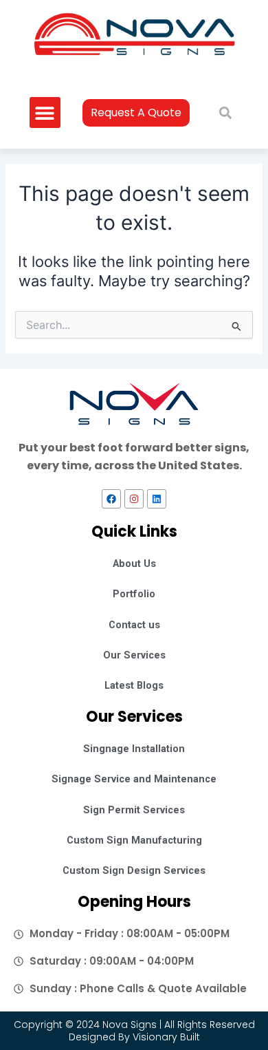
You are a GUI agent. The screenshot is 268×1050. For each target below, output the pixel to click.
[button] (45, 112)
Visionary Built (166, 1037)
